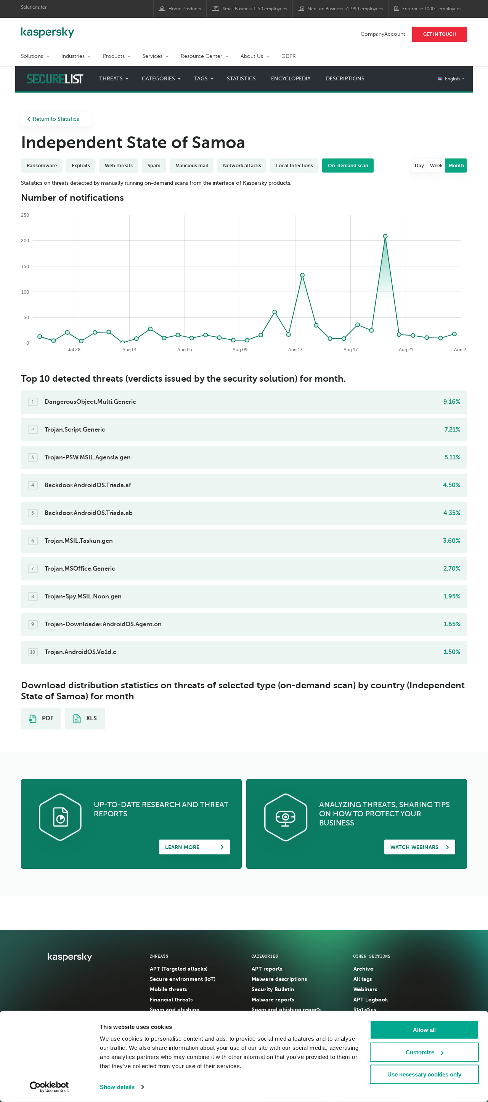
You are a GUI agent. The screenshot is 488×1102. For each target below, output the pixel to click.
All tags (362, 979)
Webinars (365, 989)
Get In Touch (439, 34)
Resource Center (201, 56)
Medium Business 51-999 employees (345, 8)
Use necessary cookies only (424, 1074)
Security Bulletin (273, 989)
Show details (117, 1087)
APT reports (267, 969)
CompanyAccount (383, 34)
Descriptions (345, 79)
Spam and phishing (174, 1009)
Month (456, 165)
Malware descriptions (279, 979)
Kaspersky (47, 28)
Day (419, 165)
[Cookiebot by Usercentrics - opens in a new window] (49, 1087)
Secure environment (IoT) (182, 979)
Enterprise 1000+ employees (431, 8)
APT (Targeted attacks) (178, 969)
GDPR (288, 56)
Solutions (32, 56)
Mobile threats (168, 989)
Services (152, 56)
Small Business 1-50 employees (255, 8)
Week (436, 165)
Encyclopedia (291, 79)
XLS (91, 718)
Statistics (241, 79)
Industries (73, 56)
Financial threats (171, 999)
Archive (363, 969)
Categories (265, 956)
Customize (420, 1052)
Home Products (185, 8)
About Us (252, 56)
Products (114, 56)
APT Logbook (370, 999)
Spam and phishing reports (286, 1009)
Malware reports (273, 999)
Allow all (424, 1030)
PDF (46, 718)
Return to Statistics (56, 119)
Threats (159, 956)
